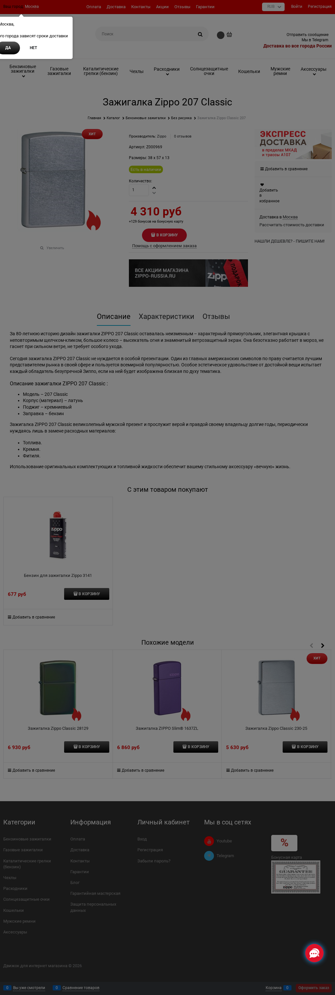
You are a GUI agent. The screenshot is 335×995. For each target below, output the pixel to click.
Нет (33, 48)
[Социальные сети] (314, 953)
